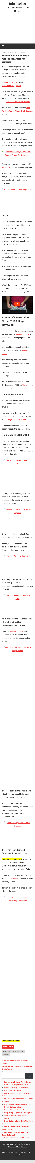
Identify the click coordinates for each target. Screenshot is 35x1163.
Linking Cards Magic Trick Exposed (16, 1087)
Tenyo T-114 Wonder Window (18, 102)
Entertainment (8, 1047)
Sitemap (24, 1147)
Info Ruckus (7, 1144)
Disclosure (11, 1147)
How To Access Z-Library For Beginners (17, 1082)
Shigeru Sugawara (9, 82)
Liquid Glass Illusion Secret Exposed (16, 1138)
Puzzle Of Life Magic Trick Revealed (16, 1085)
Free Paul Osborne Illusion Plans (15, 1110)
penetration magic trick (11, 86)
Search (4, 1072)
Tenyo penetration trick (16, 419)
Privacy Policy (26, 1144)
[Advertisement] (17, 31)
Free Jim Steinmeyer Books (13, 1107)
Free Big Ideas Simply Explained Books (17, 1104)
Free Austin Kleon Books (12, 1090)
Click (29, 1076)
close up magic (7, 1051)
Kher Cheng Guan (20, 52)
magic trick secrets (19, 1051)
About (19, 1144)
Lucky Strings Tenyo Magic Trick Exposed (18, 1113)
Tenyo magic (7, 167)
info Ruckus (17, 4)
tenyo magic (6, 1054)
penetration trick (22, 334)
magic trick (21, 76)
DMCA (18, 1147)
